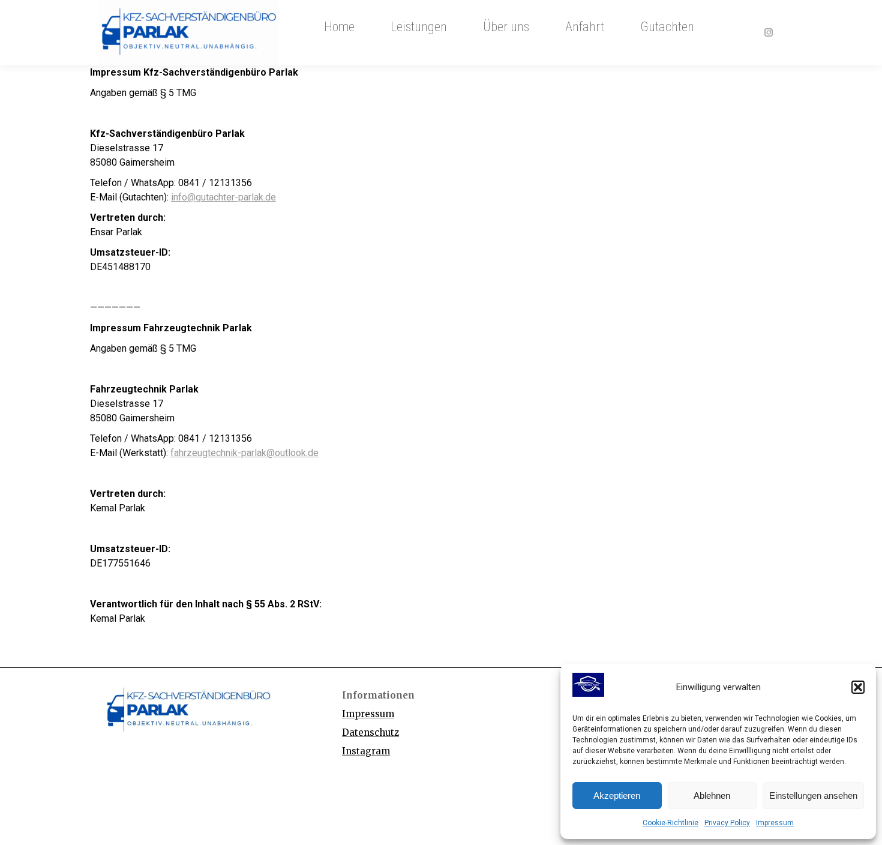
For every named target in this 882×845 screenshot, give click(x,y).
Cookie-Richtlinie (670, 823)
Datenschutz (370, 732)
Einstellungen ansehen (813, 795)
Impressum (775, 823)
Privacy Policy (727, 823)
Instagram (366, 751)
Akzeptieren (616, 795)
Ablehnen (712, 795)
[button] (858, 687)
